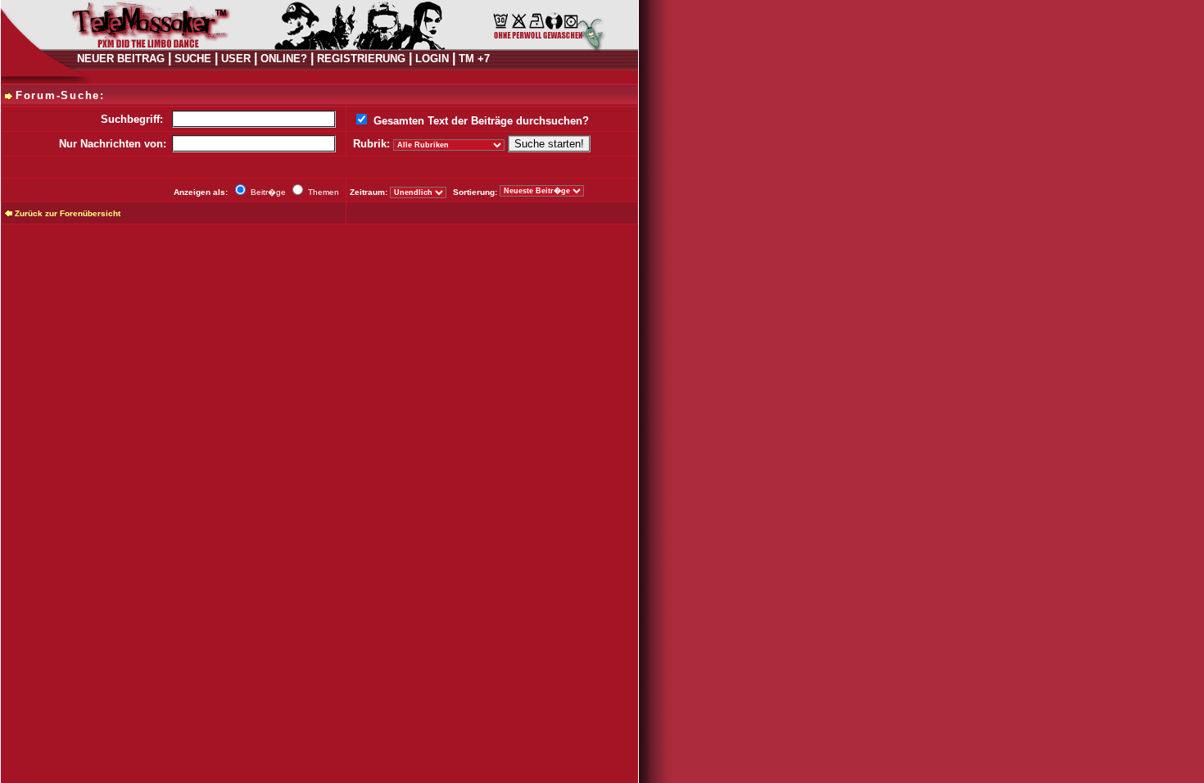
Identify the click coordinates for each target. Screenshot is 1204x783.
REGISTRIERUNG (361, 58)
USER (236, 58)
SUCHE (192, 58)
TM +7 (474, 58)
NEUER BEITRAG (121, 58)
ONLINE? (283, 58)
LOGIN (432, 58)
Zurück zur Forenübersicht (67, 213)
